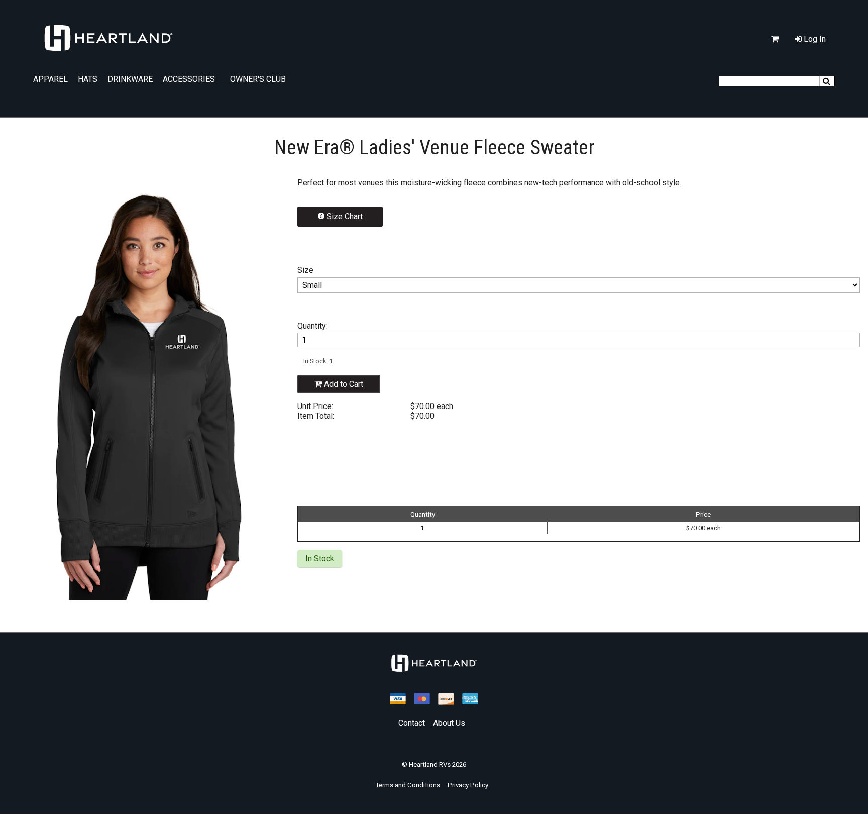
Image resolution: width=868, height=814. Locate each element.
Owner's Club (258, 79)
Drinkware (130, 79)
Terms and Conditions (407, 785)
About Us (449, 723)
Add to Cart (342, 384)
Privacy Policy (468, 785)
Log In (814, 39)
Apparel (50, 79)
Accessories (189, 79)
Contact (411, 723)
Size (305, 270)
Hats (87, 79)
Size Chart (343, 216)
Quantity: (312, 326)
